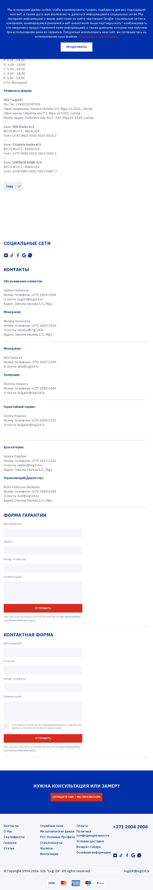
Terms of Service (18, 620)
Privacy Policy (72, 616)
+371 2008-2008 (43, 491)
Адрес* (8, 541)
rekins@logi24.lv (30, 465)
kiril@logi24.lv (28, 496)
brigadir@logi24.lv (31, 393)
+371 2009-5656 (43, 325)
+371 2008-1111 (43, 420)
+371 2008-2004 (43, 388)
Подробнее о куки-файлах (97, 36)
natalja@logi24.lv (30, 330)
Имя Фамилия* (13, 524)
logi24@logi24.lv (30, 299)
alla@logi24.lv (28, 366)
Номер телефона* (15, 559)
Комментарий (12, 577)
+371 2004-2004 (43, 295)
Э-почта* (9, 661)
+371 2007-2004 (43, 362)
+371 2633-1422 (43, 461)
